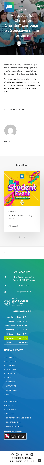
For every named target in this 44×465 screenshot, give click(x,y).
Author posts (8, 146)
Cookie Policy (11, 410)
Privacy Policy (11, 406)
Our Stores (10, 382)
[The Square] (9, 7)
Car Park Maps (11, 374)
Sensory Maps (11, 370)
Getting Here (11, 357)
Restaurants (11, 386)
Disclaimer (10, 414)
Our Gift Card (11, 390)
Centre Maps (10, 365)
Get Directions (11, 361)
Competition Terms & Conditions (18, 418)
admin (25, 43)
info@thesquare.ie (24, 292)
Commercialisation (13, 422)
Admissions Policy (13, 401)
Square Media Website (14, 426)
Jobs (7, 394)
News (32, 176)
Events (8, 378)
